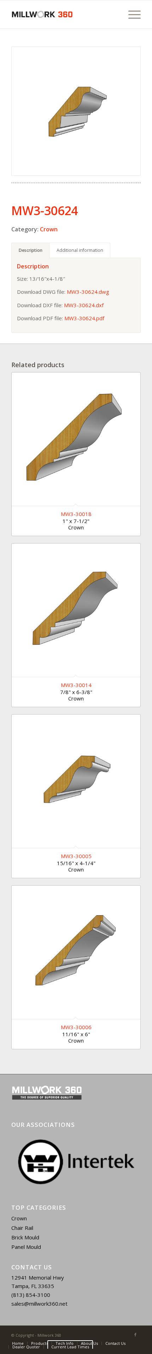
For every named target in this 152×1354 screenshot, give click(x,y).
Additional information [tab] (80, 250)
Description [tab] (30, 250)
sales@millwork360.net (39, 1303)
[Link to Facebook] (135, 1334)
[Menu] (131, 14)
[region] (76, 1161)
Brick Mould (25, 1237)
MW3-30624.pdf (84, 318)
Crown (49, 229)
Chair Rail (22, 1227)
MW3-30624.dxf (84, 305)
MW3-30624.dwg (88, 291)
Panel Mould (26, 1246)
